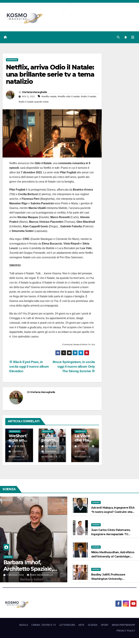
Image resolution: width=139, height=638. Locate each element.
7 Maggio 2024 (16, 575)
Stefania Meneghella (34, 92)
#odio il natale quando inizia (33, 101)
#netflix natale (49, 96)
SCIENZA (8, 557)
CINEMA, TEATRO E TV (43, 625)
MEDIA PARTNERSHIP (123, 625)
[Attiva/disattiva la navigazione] (132, 37)
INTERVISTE (12, 60)
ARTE (81, 625)
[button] (118, 37)
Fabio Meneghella (41, 575)
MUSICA (23, 625)
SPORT (104, 625)
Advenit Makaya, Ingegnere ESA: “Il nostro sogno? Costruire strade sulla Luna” (113, 512)
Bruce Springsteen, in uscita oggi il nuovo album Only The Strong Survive (74, 366)
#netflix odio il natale (69, 96)
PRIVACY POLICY (126, 630)
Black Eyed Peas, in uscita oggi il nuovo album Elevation (29, 366)
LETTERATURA (67, 625)
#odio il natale (88, 96)
